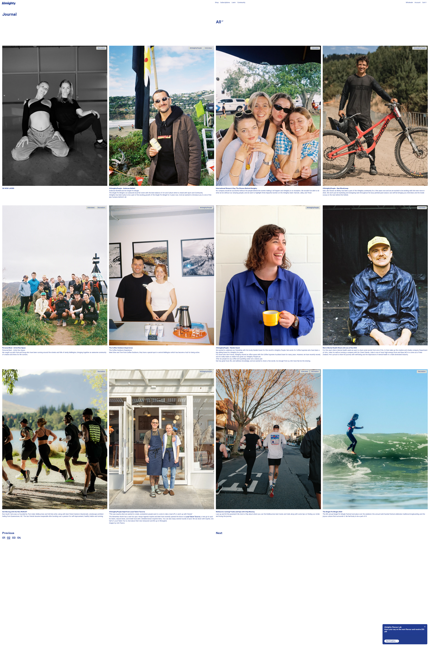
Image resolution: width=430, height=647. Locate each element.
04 (19, 537)
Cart (424, 3)
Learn (234, 3)
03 (13, 537)
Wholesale (409, 3)
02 (8, 537)
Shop (217, 3)
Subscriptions (225, 3)
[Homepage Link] (9, 5)
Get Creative (391, 641)
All (219, 21)
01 (3, 537)
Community (241, 3)
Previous (8, 533)
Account (417, 3)
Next (219, 533)
